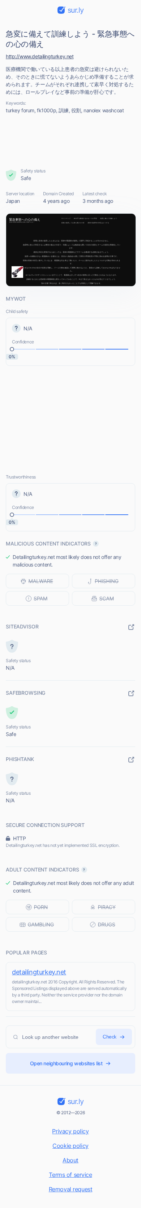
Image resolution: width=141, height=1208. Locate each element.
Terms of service (70, 1174)
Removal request (71, 1189)
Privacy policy (70, 1131)
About (70, 1160)
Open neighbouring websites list (66, 1063)
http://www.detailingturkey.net (39, 56)
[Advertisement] (70, 141)
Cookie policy (70, 1145)
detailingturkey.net (39, 972)
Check (109, 1037)
